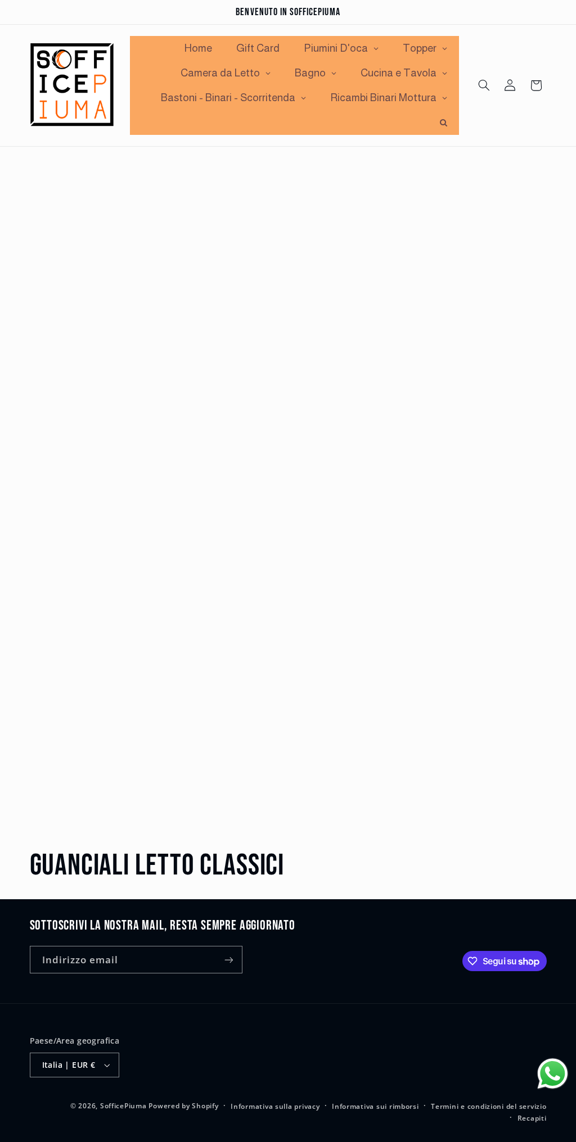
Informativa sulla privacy (275, 1106)
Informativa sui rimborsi (375, 1106)
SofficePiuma (123, 1106)
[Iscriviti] (228, 959)
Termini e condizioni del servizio (488, 1106)
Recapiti (532, 1118)
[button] (484, 85)
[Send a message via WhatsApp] (552, 1073)
